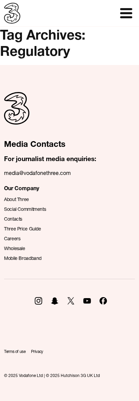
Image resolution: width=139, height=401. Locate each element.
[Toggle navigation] (126, 13)
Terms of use (15, 351)
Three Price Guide (22, 228)
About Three (16, 199)
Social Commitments (25, 209)
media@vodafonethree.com (37, 173)
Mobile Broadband (22, 258)
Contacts (13, 219)
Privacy (37, 351)
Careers (12, 238)
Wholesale (14, 248)
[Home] (16, 116)
